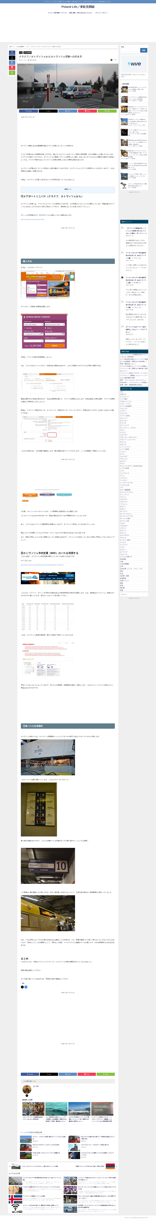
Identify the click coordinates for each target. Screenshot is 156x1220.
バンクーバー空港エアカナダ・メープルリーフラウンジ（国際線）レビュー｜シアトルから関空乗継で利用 (134, 375)
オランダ (123, 423)
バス (21, 52)
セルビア (123, 461)
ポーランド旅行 (136, 133)
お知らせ (123, 394)
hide (69, 189)
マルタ (122, 523)
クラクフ (123, 432)
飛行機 (134, 91)
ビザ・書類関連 (125, 489)
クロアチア (123, 434)
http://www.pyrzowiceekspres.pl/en (32, 219)
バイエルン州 (124, 485)
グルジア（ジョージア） (128, 439)
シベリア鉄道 (124, 449)
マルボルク (123, 525)
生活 (121, 573)
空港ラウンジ (136, 100)
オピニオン (123, 420)
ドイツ (122, 475)
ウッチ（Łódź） (125, 415)
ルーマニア (123, 552)
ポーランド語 (124, 521)
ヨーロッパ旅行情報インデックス (57, 12)
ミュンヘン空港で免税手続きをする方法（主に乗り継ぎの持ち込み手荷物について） (137, 165)
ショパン (123, 451)
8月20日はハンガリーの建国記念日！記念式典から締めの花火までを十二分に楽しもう (137, 121)
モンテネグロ (124, 535)
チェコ (122, 463)
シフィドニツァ (125, 446)
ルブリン (123, 549)
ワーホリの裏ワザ (126, 556)
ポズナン (123, 509)
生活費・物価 (124, 576)
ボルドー (123, 506)
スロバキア (123, 456)
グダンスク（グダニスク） (129, 437)
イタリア (123, 411)
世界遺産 (123, 559)
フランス (123, 497)
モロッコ (123, 533)
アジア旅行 (123, 399)
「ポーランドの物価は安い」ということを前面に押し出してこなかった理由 (136, 230)
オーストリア (124, 425)
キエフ (122, 430)
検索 (122, 47)
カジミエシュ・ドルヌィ (128, 427)
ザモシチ (123, 444)
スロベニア (123, 458)
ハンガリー (135, 125)
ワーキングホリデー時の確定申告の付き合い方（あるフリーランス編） (136, 255)
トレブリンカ (124, 473)
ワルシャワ (123, 554)
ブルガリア (123, 499)
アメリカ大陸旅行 (126, 406)
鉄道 (129, 135)
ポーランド (123, 511)
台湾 (121, 566)
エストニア (123, 418)
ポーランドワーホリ (126, 516)
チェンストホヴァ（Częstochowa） (131, 466)
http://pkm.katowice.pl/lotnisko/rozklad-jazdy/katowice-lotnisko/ (42, 565)
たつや (115, 59)
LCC (121, 391)
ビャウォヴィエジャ (126, 492)
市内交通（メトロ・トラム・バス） (131, 568)
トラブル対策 (124, 468)
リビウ (122, 547)
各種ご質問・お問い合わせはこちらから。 (81, 12)
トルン (122, 470)
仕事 (121, 561)
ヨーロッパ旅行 (141, 125)
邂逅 (121, 583)
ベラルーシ (123, 504)
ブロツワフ (123, 501)
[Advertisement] (78, 29)
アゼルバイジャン (126, 401)
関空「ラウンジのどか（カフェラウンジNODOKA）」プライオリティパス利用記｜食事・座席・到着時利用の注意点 (134, 382)
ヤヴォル (123, 537)
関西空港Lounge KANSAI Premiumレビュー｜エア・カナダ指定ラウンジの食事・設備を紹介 (138, 142)
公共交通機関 (27, 52)
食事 (121, 590)
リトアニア (123, 544)
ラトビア (123, 542)
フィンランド (124, 494)
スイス (122, 454)
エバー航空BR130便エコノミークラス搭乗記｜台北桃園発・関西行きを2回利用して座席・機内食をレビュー (134, 361)
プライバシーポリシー (101, 12)
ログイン (124, 594)
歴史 (121, 571)
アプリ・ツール (125, 403)
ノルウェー (123, 478)
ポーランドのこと (126, 513)
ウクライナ (123, 413)
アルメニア (123, 408)
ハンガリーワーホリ (126, 482)
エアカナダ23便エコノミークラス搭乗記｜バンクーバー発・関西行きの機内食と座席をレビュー (134, 368)
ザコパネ (123, 442)
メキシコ (123, 528)
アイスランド (124, 396)
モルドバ (123, 530)
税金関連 (123, 578)
